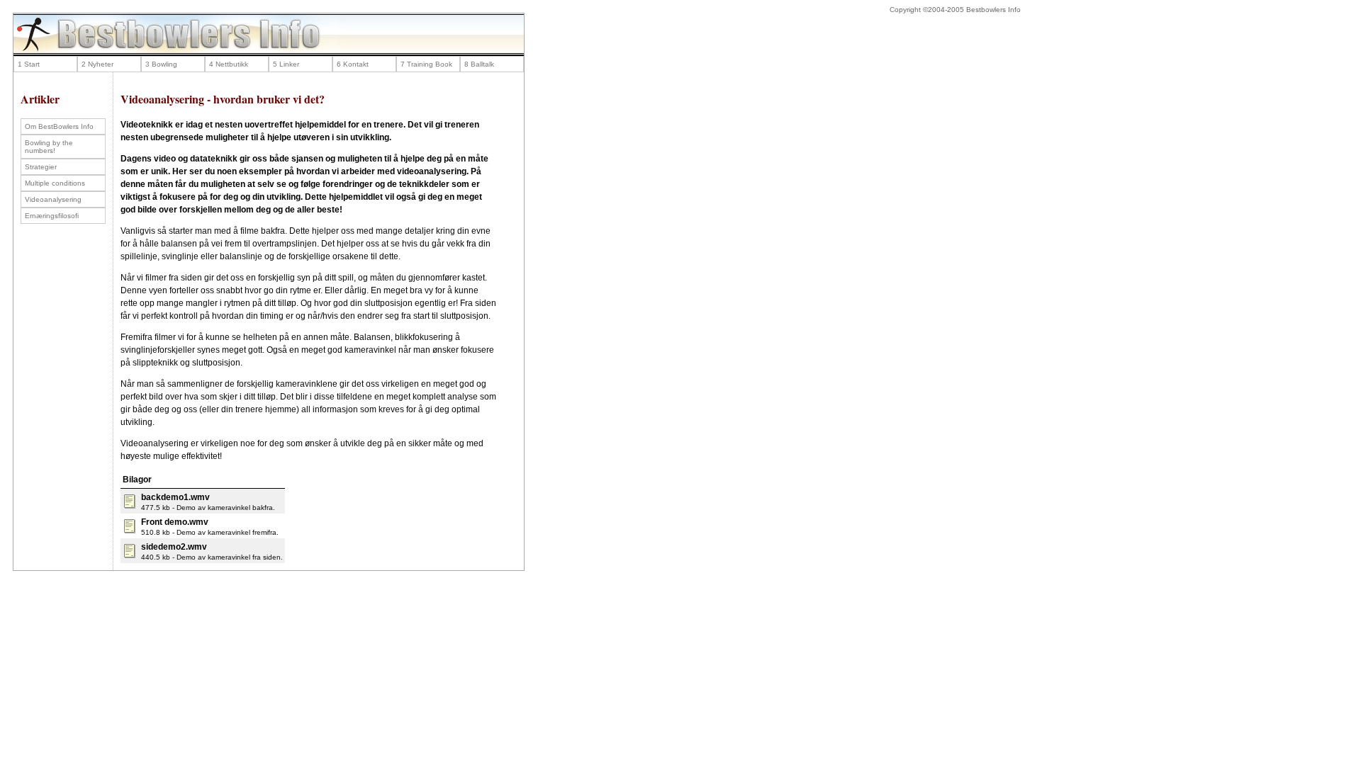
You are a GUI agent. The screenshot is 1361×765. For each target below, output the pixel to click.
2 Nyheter (97, 64)
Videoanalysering (53, 199)
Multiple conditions (55, 183)
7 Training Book (426, 64)
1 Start (29, 64)
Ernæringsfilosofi (52, 216)
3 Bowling (161, 64)
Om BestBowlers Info (59, 126)
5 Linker (286, 64)
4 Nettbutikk (228, 64)
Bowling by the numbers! (49, 146)
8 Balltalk (479, 64)
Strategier (41, 167)
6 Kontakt (353, 64)
